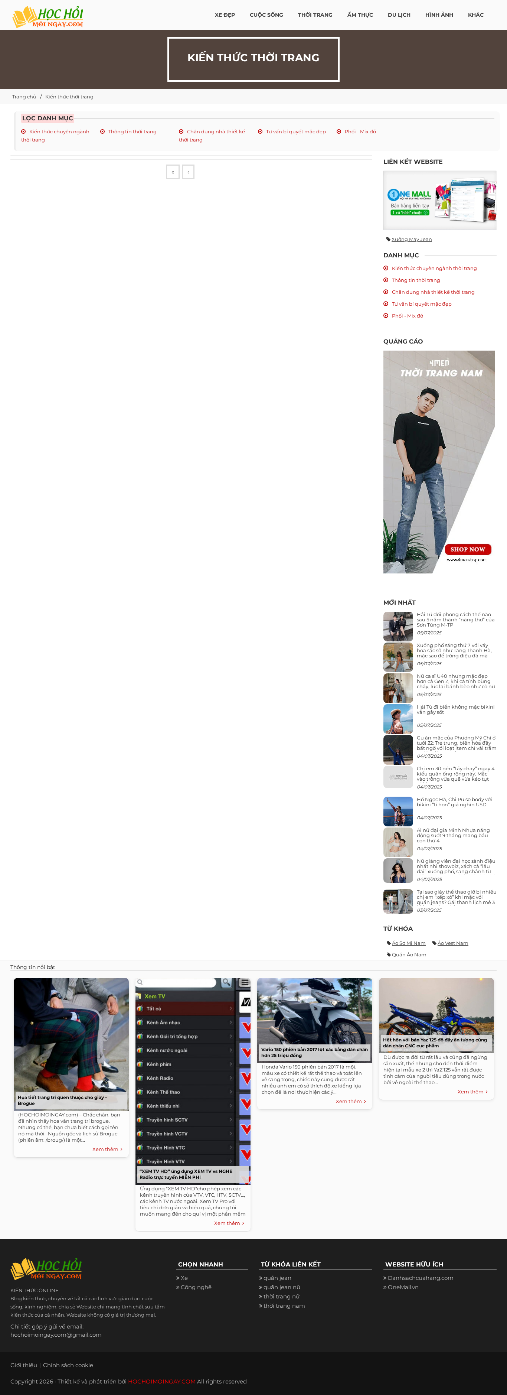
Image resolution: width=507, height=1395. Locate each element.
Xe (184, 1277)
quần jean (277, 1277)
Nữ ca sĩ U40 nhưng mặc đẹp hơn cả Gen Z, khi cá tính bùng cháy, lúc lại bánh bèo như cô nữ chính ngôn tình (456, 684)
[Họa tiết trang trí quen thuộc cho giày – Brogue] (69, 1042)
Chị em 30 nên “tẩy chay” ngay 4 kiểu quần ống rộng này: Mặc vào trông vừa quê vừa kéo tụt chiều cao (456, 776)
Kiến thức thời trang (69, 97)
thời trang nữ (282, 1296)
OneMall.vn (403, 1287)
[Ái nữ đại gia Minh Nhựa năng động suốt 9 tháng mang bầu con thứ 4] (398, 846)
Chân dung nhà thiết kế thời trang (433, 292)
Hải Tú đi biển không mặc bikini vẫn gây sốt (456, 709)
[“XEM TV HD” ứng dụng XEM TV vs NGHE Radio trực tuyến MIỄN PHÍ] (191, 1079)
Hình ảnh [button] (439, 15)
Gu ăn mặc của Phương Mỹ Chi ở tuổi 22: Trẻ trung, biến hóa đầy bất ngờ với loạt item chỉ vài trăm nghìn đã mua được (457, 746)
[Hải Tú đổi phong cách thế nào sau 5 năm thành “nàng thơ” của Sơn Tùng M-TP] (398, 629)
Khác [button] (476, 15)
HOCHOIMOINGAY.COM (162, 1381)
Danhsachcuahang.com (421, 1277)
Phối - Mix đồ (360, 131)
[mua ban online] (440, 200)
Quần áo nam (409, 954)
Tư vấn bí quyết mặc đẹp (295, 131)
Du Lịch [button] (399, 15)
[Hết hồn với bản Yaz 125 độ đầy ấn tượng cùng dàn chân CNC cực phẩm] (434, 1013)
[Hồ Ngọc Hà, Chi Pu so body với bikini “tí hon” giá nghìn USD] (398, 814)
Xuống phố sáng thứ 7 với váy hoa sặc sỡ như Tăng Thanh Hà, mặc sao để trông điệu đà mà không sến (454, 653)
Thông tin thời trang (132, 131)
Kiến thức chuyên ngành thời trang (434, 268)
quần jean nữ (282, 1287)
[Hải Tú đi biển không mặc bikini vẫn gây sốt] (398, 721)
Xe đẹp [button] (225, 15)
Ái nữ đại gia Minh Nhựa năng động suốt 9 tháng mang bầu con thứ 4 (453, 835)
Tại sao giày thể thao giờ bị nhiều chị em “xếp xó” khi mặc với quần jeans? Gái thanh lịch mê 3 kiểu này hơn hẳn (457, 900)
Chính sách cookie (68, 1365)
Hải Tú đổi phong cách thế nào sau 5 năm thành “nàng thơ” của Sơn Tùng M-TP (456, 619)
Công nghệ (196, 1287)
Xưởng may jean (412, 239)
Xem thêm (106, 1149)
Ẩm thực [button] (360, 15)
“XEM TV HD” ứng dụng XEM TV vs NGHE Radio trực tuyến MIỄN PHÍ (186, 1174)
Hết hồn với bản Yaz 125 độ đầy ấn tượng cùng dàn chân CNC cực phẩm (435, 1042)
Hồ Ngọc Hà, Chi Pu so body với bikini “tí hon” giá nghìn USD (454, 801)
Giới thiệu (23, 1365)
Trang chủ (24, 97)
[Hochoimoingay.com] (47, 13)
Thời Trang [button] (315, 15)
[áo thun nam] (439, 461)
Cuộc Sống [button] (266, 15)
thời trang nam (284, 1305)
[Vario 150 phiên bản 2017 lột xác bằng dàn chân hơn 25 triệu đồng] (313, 1018)
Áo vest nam (453, 943)
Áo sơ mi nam (409, 943)
